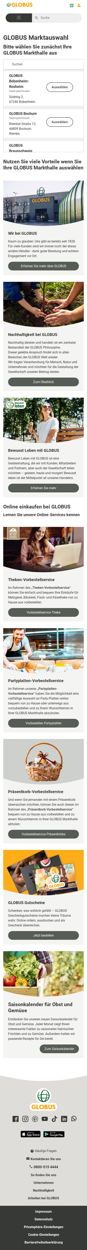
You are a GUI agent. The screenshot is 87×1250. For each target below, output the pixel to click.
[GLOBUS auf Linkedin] (63, 1119)
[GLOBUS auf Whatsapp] (73, 1119)
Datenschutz (44, 1219)
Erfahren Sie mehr (43, 488)
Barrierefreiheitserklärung (43, 1242)
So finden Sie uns (43, 1175)
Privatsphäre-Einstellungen (43, 1227)
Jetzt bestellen (43, 935)
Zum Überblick (43, 382)
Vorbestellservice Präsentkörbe (43, 834)
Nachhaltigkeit (43, 1190)
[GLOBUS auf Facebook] (15, 1119)
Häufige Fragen (46, 1151)
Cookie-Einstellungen (43, 1235)
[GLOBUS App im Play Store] (54, 1136)
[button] (19, 18)
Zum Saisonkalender (59, 1049)
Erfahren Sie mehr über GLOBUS (43, 266)
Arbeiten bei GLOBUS (43, 1198)
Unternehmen (44, 1183)
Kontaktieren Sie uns (46, 1159)
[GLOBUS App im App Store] (30, 1136)
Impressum (43, 1211)
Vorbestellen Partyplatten (44, 723)
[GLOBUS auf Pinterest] (34, 1119)
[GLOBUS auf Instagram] (24, 1119)
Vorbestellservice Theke (43, 612)
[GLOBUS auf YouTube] (44, 1119)
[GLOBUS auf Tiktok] (53, 1119)
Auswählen (60, 87)
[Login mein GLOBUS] (78, 5)
